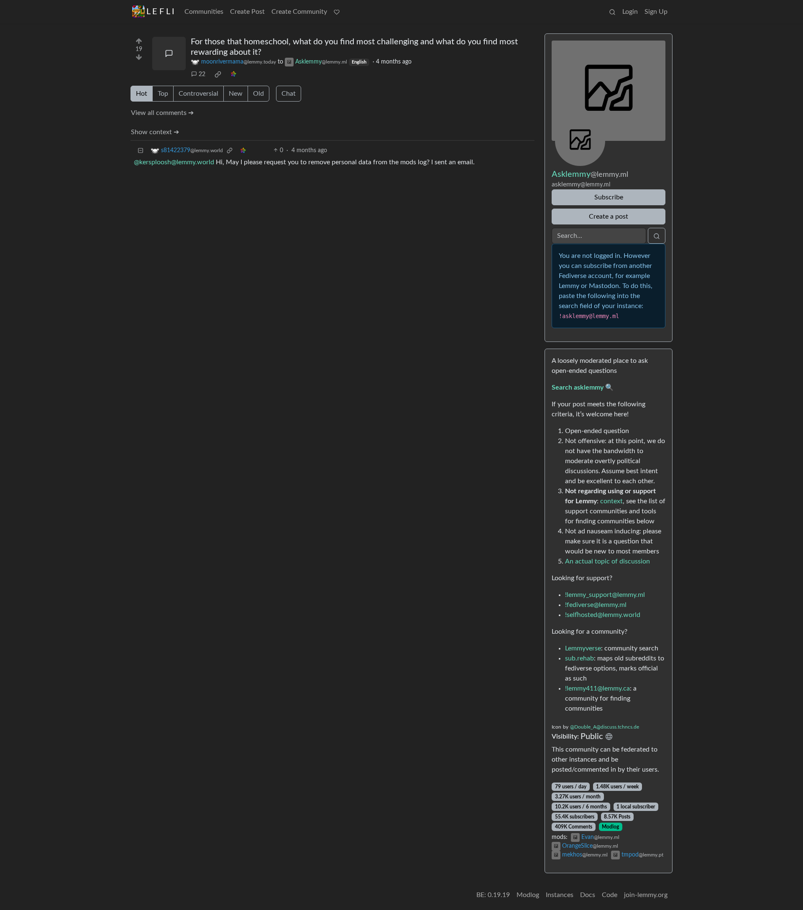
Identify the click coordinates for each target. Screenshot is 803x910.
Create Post (247, 11)
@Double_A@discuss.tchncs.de (604, 726)
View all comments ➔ (162, 113)
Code (609, 895)
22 (202, 74)
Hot (141, 93)
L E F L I (160, 12)
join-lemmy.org (645, 895)
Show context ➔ (155, 132)
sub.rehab (579, 658)
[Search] (612, 11)
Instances (559, 895)
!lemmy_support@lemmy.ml (605, 594)
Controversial (198, 93)
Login (630, 11)
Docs (587, 895)
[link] (218, 74)
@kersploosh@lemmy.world (174, 162)
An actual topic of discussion (607, 561)
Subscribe (608, 197)
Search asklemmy (578, 387)
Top (163, 93)
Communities (203, 11)
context (611, 501)
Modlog (610, 826)
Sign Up (655, 11)
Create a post (608, 216)
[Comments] (169, 53)
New (236, 93)
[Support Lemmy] (336, 11)
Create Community (299, 11)
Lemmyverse (583, 648)
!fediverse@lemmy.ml (596, 605)
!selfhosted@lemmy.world (602, 615)
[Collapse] (140, 150)
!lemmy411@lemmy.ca (597, 688)
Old (258, 93)
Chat (288, 93)
